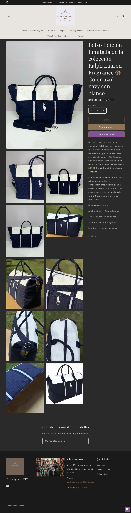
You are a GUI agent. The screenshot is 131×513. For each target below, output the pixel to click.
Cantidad (92, 105)
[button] (9, 16)
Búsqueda (101, 465)
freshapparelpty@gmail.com (81, 482)
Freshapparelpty (19, 505)
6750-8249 (81, 487)
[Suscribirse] (85, 441)
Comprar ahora (106, 127)
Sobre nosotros (103, 470)
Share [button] (93, 236)
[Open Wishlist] (127, 509)
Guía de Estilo (103, 474)
